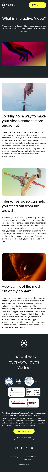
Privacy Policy (13, 457)
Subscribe (27, 459)
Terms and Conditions (32, 457)
